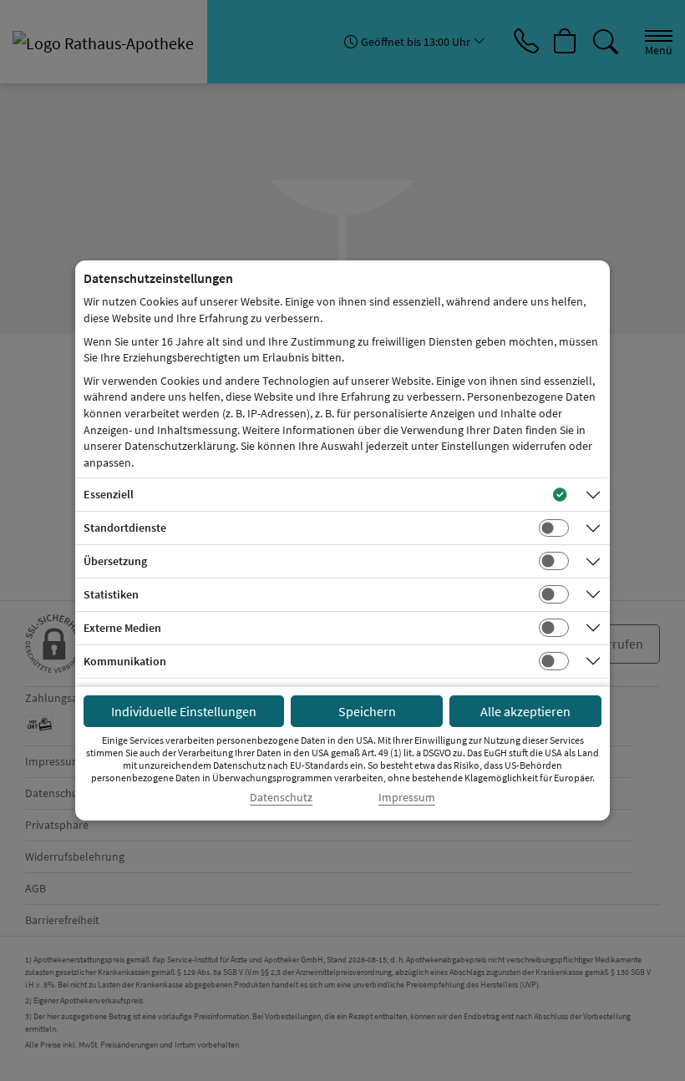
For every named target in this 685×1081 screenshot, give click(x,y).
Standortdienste (125, 527)
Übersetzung (115, 560)
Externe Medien (122, 627)
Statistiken (111, 594)
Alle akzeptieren (525, 711)
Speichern (367, 711)
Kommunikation (125, 661)
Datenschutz (281, 798)
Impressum (406, 798)
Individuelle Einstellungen (183, 711)
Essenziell (109, 494)
